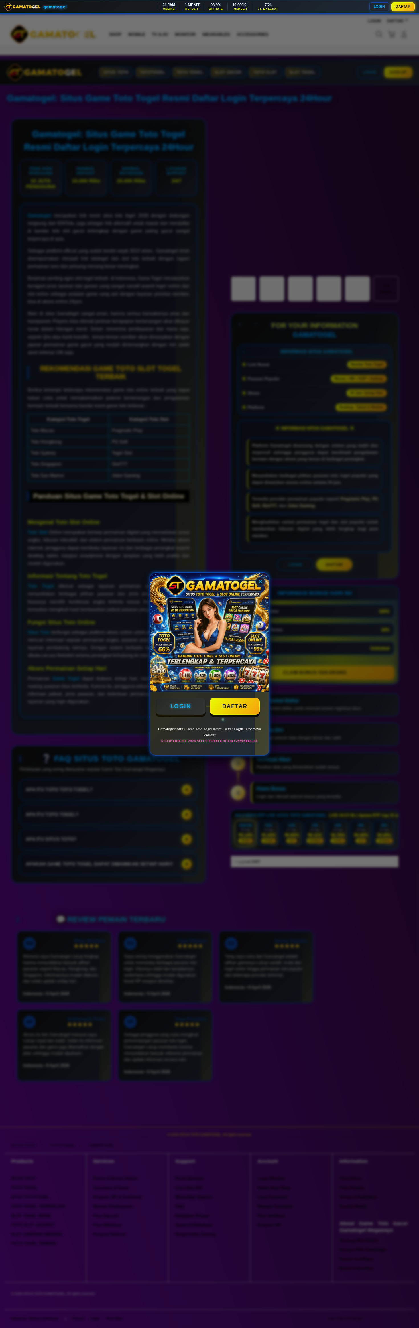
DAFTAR (403, 7)
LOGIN (379, 7)
